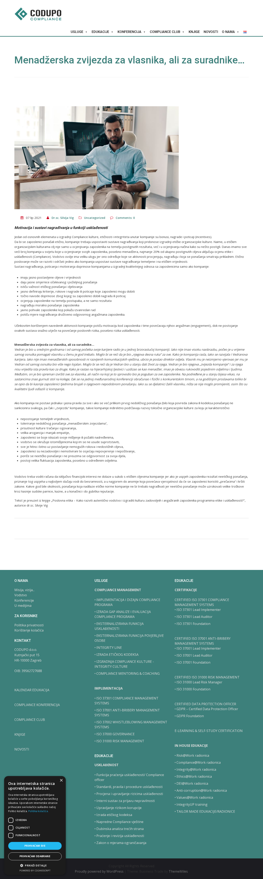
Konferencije (24, 600)
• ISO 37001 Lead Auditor (193, 655)
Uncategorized (94, 218)
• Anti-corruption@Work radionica (201, 790)
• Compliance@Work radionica (198, 762)
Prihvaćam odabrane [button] (35, 856)
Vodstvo (20, 595)
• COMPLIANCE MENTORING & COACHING (127, 673)
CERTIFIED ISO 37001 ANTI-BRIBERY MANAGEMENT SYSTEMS (203, 641)
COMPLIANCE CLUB (165, 32)
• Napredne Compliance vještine (119, 821)
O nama (228, 32)
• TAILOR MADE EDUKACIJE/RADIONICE (205, 811)
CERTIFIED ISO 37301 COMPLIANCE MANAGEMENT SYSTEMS (202, 602)
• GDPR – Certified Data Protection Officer (206, 709)
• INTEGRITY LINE (108, 647)
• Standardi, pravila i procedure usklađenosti (129, 786)
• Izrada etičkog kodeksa (113, 814)
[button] (35, 865)
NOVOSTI (211, 32)
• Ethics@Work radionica (193, 776)
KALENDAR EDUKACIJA (31, 690)
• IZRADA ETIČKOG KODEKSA (116, 654)
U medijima (22, 605)
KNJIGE (194, 32)
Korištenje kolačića (29, 630)
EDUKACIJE (100, 32)
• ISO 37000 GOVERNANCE (115, 734)
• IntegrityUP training (191, 804)
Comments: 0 (125, 218)
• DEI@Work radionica (191, 783)
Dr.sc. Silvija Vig (63, 218)
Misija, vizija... (24, 590)
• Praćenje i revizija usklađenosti (119, 835)
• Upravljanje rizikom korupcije (118, 807)
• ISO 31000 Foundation (192, 689)
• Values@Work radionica (194, 797)
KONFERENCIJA (129, 32)
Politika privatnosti (29, 625)
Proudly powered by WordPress (99, 871)
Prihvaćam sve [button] (34, 845)
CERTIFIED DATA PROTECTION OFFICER (205, 704)
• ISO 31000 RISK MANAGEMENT (119, 741)
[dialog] (35, 825)
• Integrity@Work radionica (195, 769)
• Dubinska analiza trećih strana (119, 828)
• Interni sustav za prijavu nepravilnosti (125, 800)
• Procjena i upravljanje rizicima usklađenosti (129, 793)
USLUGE (77, 32)
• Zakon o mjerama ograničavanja (120, 842)
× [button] (61, 780)
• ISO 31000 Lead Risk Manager (198, 682)
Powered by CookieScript (35, 870)
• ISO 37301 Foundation (192, 623)
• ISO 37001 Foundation (192, 662)
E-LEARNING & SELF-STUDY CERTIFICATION (209, 730)
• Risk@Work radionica (192, 755)
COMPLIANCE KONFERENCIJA (37, 705)
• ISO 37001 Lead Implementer (198, 648)
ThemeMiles (178, 871)
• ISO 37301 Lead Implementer (198, 609)
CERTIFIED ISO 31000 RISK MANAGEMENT (207, 677)
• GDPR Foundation (189, 716)
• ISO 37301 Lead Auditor (193, 616)
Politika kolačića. (38, 811)
